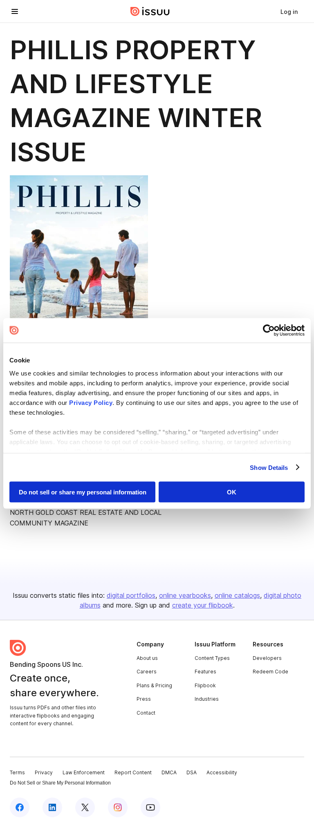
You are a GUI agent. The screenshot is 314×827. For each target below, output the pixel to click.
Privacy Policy (90, 402)
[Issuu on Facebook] (19, 807)
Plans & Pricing (154, 685)
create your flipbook (202, 605)
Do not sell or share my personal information (82, 492)
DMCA (169, 772)
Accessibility (221, 772)
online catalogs (237, 595)
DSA (191, 772)
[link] (289, 11)
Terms (17, 772)
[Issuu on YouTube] (150, 807)
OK (231, 492)
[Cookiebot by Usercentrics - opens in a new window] (269, 330)
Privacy (44, 772)
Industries (207, 699)
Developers (267, 658)
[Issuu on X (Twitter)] (85, 807)
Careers (147, 671)
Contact (146, 713)
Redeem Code (270, 671)
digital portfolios (131, 595)
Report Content (133, 772)
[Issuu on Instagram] (118, 807)
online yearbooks (185, 595)
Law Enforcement (84, 772)
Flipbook (205, 685)
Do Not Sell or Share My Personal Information (60, 783)
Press (144, 699)
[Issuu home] (150, 11)
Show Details (269, 467)
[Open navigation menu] (15, 11)
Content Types (212, 658)
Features (205, 671)
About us (147, 658)
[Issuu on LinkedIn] (52, 807)
